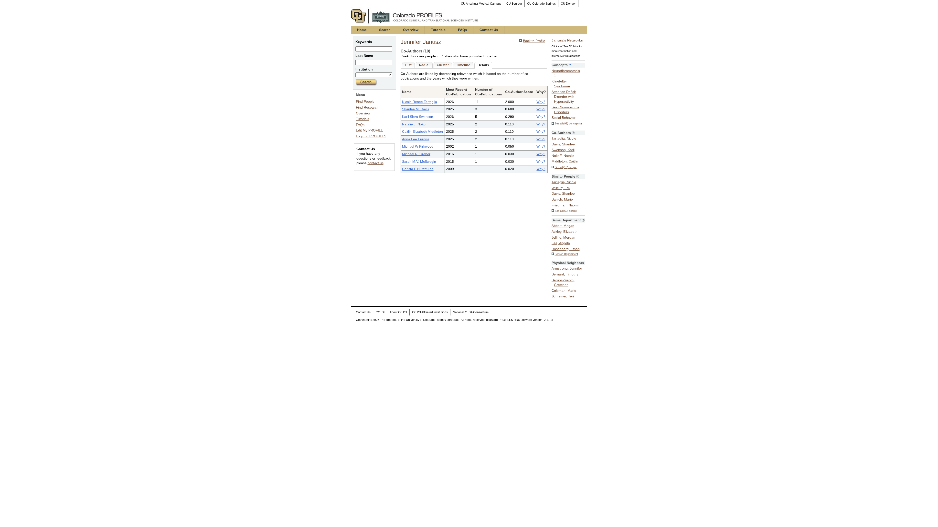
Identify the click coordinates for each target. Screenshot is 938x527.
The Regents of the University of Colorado (408, 320)
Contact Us (489, 30)
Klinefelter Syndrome (561, 83)
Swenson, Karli (563, 150)
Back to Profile (534, 41)
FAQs (462, 30)
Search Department (566, 254)
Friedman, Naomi (565, 205)
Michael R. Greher (416, 154)
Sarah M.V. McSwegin (419, 161)
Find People (365, 101)
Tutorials (438, 30)
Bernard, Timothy (565, 274)
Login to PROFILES (371, 136)
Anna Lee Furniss (415, 139)
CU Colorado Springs (541, 3)
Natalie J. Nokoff (414, 124)
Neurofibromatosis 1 (566, 73)
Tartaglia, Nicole (564, 138)
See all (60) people (566, 210)
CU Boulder (514, 3)
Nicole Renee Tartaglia (419, 102)
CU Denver (568, 3)
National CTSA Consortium (471, 312)
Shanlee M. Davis (415, 109)
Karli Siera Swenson (417, 117)
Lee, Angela (561, 243)
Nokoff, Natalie (563, 156)
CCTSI (380, 312)
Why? (540, 102)
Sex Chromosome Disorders (565, 109)
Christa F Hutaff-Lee (418, 169)
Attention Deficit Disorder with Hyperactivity (564, 96)
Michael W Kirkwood (417, 146)
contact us (376, 163)
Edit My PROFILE (369, 130)
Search (385, 30)
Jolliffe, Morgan (563, 237)
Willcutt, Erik (561, 188)
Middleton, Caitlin (565, 161)
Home (362, 30)
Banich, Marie (562, 199)
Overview (410, 30)
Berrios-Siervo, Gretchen (563, 282)
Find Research (367, 107)
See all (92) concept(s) (568, 123)
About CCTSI (398, 312)
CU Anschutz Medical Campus (481, 3)
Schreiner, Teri (563, 296)
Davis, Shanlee (563, 144)
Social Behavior (564, 118)
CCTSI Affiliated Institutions (430, 312)
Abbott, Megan (563, 226)
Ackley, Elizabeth (564, 231)
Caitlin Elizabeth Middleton (422, 131)
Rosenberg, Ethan (566, 249)
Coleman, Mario (564, 291)
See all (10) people (566, 167)
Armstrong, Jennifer (567, 268)
